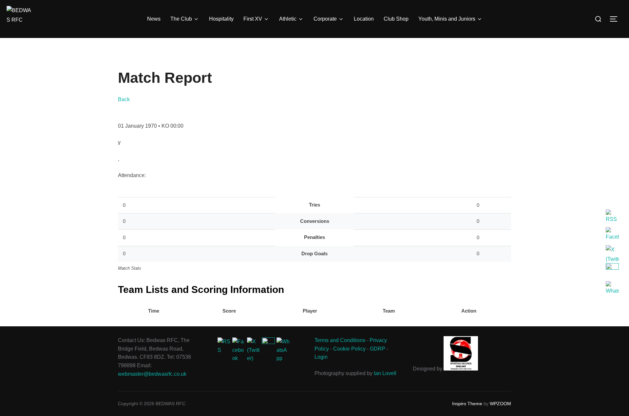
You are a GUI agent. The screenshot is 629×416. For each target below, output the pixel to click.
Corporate (325, 19)
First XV (252, 19)
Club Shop (396, 19)
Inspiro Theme (467, 403)
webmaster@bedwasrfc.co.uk (152, 374)
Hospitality (221, 19)
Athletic (287, 19)
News (154, 19)
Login (321, 357)
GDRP (377, 349)
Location (364, 19)
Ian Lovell (385, 373)
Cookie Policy (349, 349)
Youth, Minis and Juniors (446, 19)
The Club (181, 19)
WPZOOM (500, 403)
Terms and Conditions (339, 340)
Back (124, 99)
